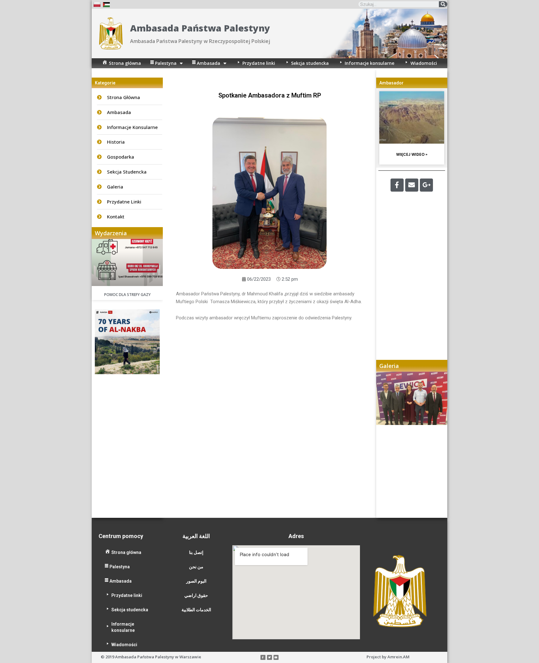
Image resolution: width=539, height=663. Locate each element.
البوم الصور (196, 581)
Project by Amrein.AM (388, 657)
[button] (387, 444)
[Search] (443, 4)
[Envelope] (411, 185)
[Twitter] (269, 657)
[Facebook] (397, 185)
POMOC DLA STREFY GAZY (127, 294)
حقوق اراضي (196, 595)
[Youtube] (276, 657)
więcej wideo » (411, 154)
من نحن (196, 566)
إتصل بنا (196, 552)
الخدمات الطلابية (196, 609)
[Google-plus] (426, 185)
